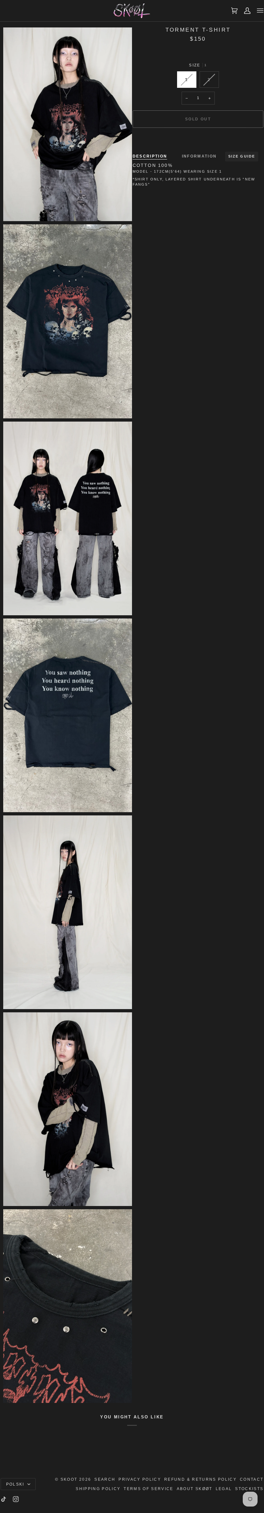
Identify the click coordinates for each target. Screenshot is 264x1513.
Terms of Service (148, 1489)
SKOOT (69, 1479)
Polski (16, 1484)
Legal (224, 1489)
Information (199, 156)
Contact (251, 1479)
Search (104, 1479)
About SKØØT (194, 1489)
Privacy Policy (139, 1479)
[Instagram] (16, 1499)
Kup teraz (198, 141)
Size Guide (241, 156)
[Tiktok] (3, 1499)
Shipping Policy (98, 1489)
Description (150, 156)
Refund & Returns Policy (200, 1479)
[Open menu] (256, 10)
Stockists (249, 1489)
